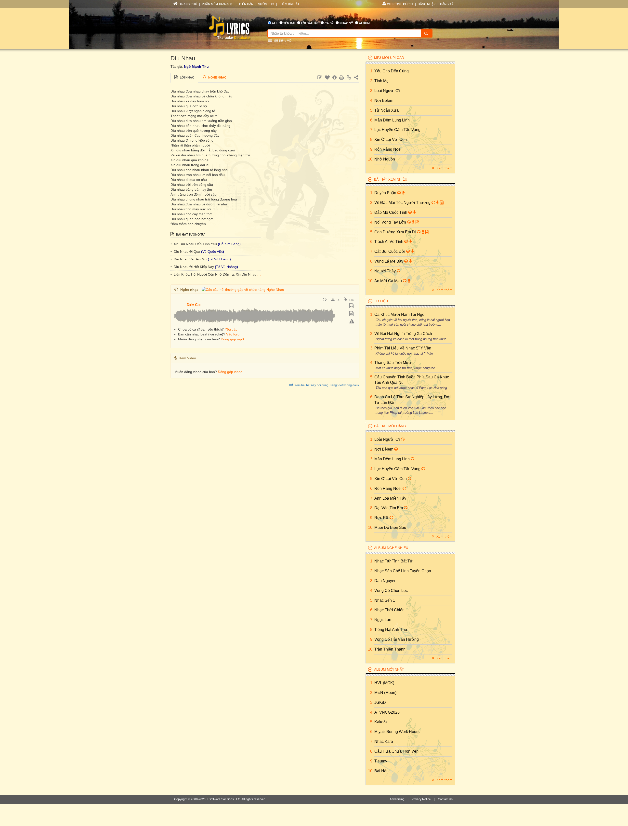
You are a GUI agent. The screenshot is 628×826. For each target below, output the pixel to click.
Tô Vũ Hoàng (219, 259)
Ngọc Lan (382, 620)
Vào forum (234, 334)
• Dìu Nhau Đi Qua (185, 251)
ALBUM (364, 23)
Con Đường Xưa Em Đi (395, 232)
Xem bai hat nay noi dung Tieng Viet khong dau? (326, 385)
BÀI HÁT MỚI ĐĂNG (390, 426)
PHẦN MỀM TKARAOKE (218, 4)
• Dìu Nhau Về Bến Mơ (189, 259)
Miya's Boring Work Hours (396, 732)
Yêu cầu (231, 329)
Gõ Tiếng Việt (282, 40)
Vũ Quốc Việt (212, 251)
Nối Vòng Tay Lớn (390, 222)
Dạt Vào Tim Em (389, 508)
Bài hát (380, 771)
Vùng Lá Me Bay (389, 261)
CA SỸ (329, 23)
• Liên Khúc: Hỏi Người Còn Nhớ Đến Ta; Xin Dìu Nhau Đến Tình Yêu (225, 274)
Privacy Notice (421, 799)
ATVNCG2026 (387, 712)
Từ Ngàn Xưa (386, 110)
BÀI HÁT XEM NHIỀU (390, 179)
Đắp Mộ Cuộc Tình (391, 212)
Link (351, 299)
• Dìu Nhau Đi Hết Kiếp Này (192, 267)
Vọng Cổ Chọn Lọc (391, 590)
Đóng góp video (230, 372)
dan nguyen (385, 581)
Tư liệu (381, 301)
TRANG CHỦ (188, 4)
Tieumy (380, 761)
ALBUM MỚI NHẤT (389, 669)
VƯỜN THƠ (266, 4)
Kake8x (381, 722)
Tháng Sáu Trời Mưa (392, 362)
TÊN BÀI (289, 23)
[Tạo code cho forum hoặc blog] (352, 314)
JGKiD (380, 702)
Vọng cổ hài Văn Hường (396, 639)
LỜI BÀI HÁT (310, 23)
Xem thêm (443, 168)
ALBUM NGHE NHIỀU (391, 548)
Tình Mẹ (381, 81)
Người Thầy (385, 271)
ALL (274, 23)
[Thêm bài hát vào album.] (352, 306)
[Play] (179, 301)
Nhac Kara (383, 741)
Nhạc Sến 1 (384, 600)
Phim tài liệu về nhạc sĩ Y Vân (402, 348)
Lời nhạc (186, 77)
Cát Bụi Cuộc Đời (390, 251)
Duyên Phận (385, 193)
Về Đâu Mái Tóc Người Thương (403, 202)
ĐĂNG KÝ (446, 4)
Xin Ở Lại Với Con (390, 139)
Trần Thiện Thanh (390, 649)
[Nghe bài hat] (325, 299)
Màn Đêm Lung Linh (392, 120)
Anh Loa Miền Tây (390, 498)
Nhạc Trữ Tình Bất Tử (393, 561)
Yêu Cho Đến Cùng (391, 71)
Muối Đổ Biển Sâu (390, 527)
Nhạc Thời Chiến (389, 610)
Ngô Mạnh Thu (196, 66)
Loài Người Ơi (387, 91)
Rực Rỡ (382, 518)
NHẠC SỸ (346, 23)
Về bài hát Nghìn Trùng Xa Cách (403, 334)
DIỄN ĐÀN (246, 4)
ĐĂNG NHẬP (426, 4)
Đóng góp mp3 (232, 339)
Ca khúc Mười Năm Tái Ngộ (399, 314)
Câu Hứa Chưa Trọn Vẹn (396, 751)
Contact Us (445, 799)
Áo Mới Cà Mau (388, 281)
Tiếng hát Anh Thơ (390, 629)
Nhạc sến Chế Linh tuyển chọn (402, 571)
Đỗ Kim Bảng (229, 244)
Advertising (397, 799)
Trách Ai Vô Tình (389, 242)
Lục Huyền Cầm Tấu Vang (397, 130)
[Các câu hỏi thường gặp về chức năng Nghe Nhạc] (243, 290)
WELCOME (400, 4)
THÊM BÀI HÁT (289, 4)
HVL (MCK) (384, 683)
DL (338, 299)
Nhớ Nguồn (384, 159)
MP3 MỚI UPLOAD (389, 58)
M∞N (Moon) (385, 693)
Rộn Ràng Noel (388, 149)
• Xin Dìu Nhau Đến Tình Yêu (194, 244)
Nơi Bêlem (383, 100)
